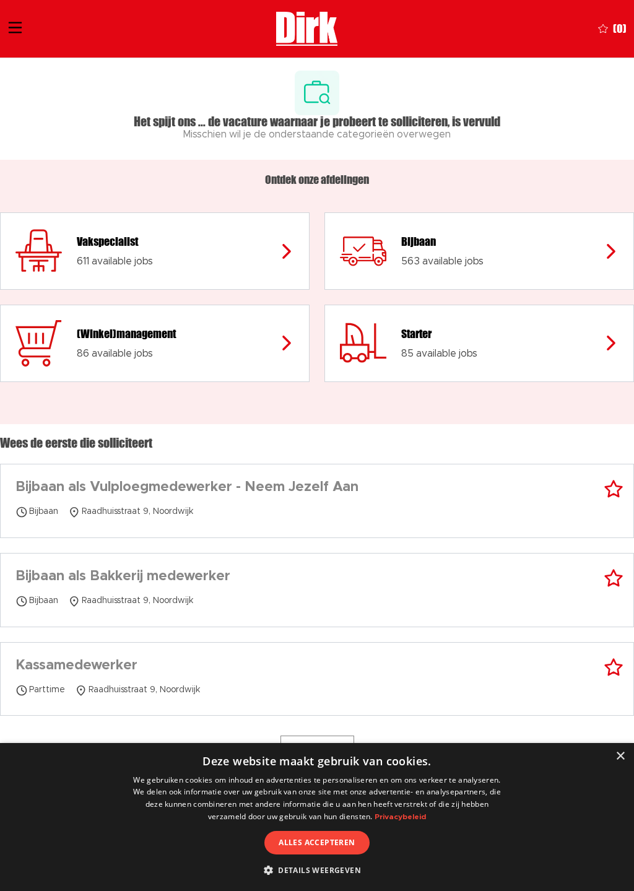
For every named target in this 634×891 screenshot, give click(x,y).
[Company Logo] (306, 28)
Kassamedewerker (76, 665)
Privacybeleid (400, 816)
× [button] (620, 756)
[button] (317, 870)
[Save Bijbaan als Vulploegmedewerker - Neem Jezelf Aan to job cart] (614, 489)
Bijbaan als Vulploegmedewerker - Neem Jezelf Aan (186, 487)
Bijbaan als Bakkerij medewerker (122, 576)
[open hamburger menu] (15, 29)
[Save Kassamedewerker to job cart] (614, 667)
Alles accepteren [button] (317, 842)
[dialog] (317, 817)
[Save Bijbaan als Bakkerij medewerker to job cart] (614, 578)
